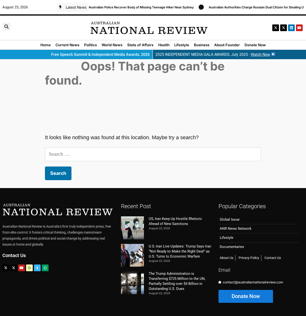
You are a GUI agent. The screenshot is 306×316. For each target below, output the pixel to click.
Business (201, 45)
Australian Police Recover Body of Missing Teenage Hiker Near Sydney (137, 7)
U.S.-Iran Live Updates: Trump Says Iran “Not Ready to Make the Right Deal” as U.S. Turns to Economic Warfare (180, 251)
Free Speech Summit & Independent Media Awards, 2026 (100, 54)
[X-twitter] (275, 27)
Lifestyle (181, 45)
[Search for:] (153, 154)
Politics (90, 45)
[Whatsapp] (45, 267)
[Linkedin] (291, 27)
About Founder (227, 45)
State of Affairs (140, 45)
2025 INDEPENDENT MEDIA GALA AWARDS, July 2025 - (212, 54)
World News (112, 45)
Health (163, 45)
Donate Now (255, 45)
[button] (6, 27)
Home (45, 45)
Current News (67, 45)
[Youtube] (21, 267)
